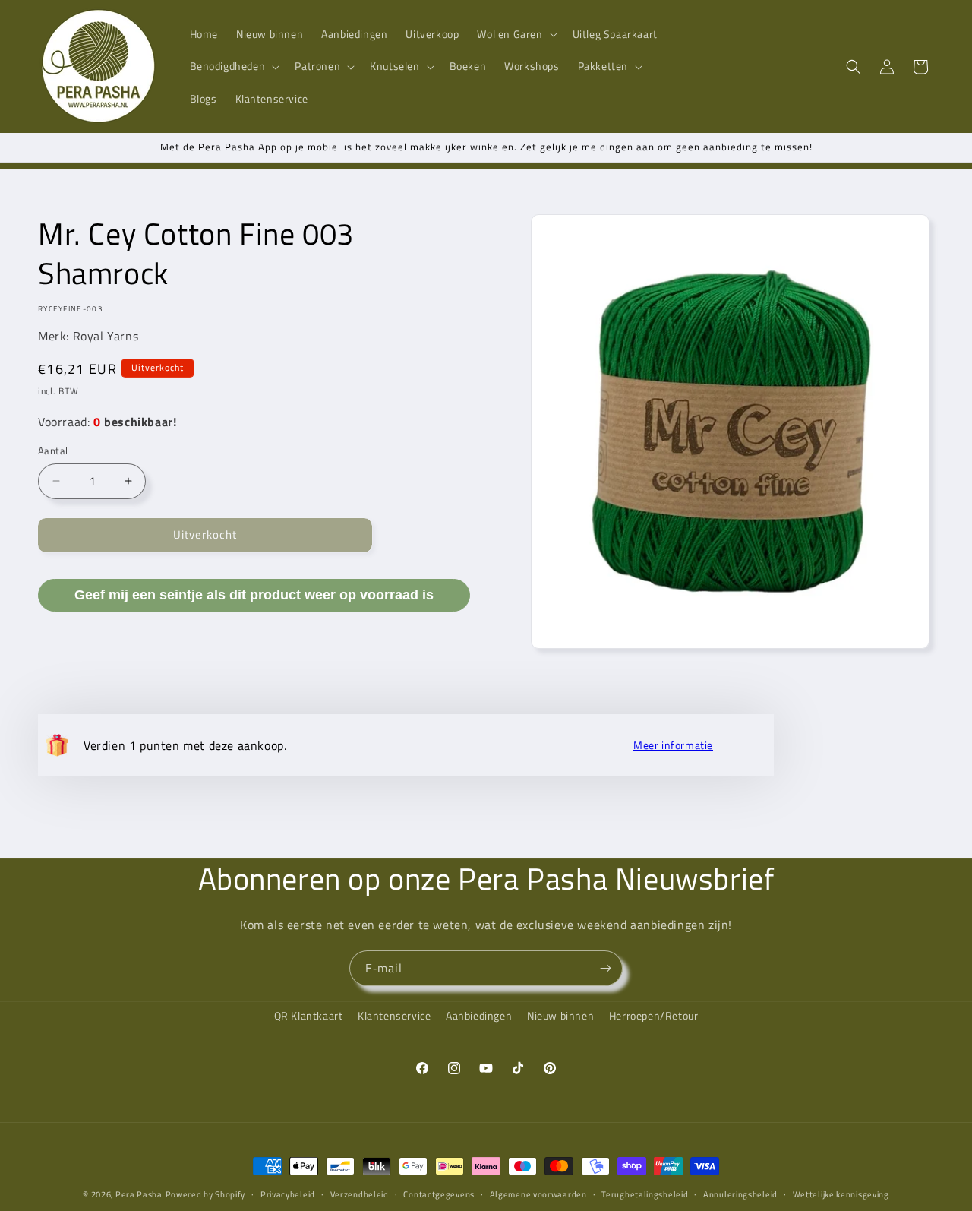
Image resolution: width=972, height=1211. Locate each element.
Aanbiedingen (479, 1015)
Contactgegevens (439, 1193)
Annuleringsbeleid (740, 1193)
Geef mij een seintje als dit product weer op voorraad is (254, 594)
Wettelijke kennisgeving (841, 1193)
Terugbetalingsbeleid (644, 1193)
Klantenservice (394, 1015)
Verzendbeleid (359, 1193)
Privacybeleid (287, 1193)
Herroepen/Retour (654, 1015)
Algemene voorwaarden (538, 1193)
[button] (515, 34)
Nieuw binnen (560, 1015)
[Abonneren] (605, 968)
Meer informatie (673, 745)
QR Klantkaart (308, 1015)
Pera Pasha (139, 1194)
